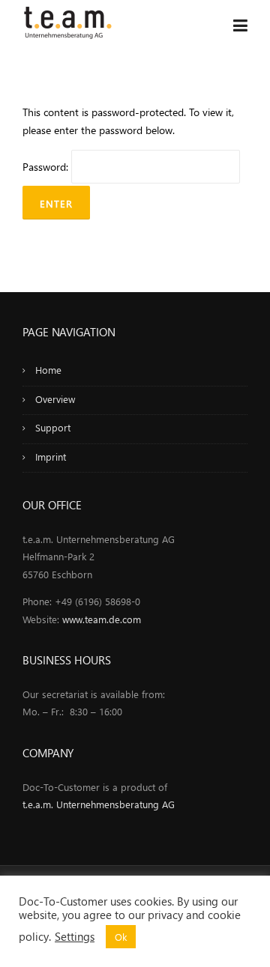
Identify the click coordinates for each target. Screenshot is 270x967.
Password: (46, 167)
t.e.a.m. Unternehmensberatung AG (98, 804)
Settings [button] (74, 936)
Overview (55, 398)
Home (48, 369)
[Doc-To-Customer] (67, 20)
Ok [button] (121, 936)
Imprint (50, 456)
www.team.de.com (101, 619)
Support (52, 427)
